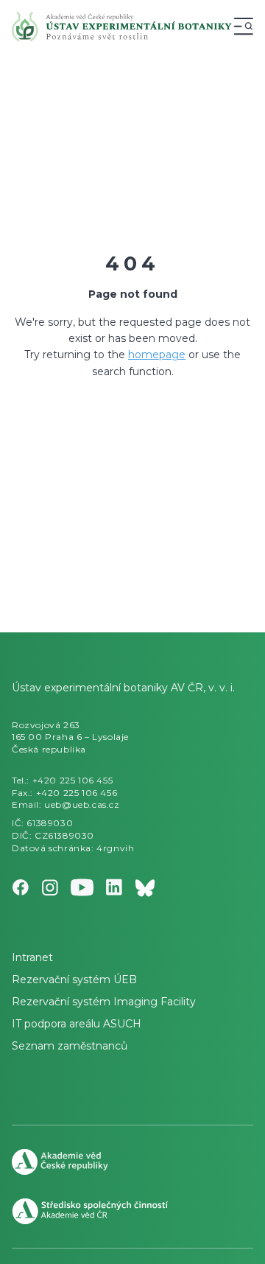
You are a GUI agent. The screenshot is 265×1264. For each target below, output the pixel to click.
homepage (157, 354)
